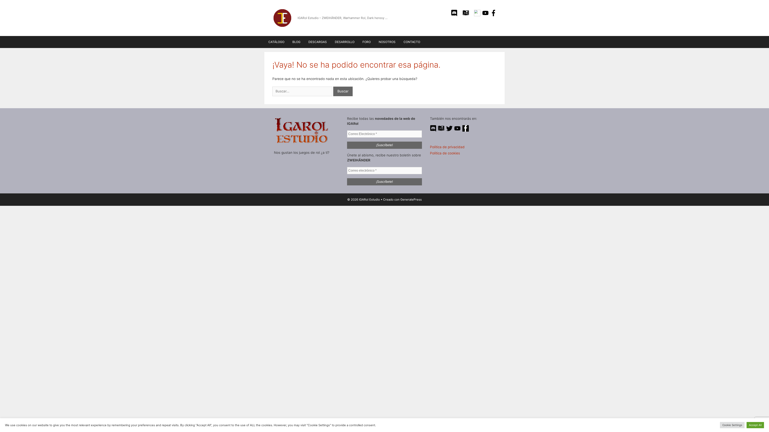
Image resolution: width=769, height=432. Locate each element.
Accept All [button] (755, 425)
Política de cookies (445, 153)
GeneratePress (411, 199)
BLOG (296, 42)
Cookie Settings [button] (732, 425)
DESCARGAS (317, 42)
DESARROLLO (344, 42)
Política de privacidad (447, 147)
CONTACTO (412, 42)
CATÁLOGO (276, 42)
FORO (366, 42)
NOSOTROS (387, 42)
